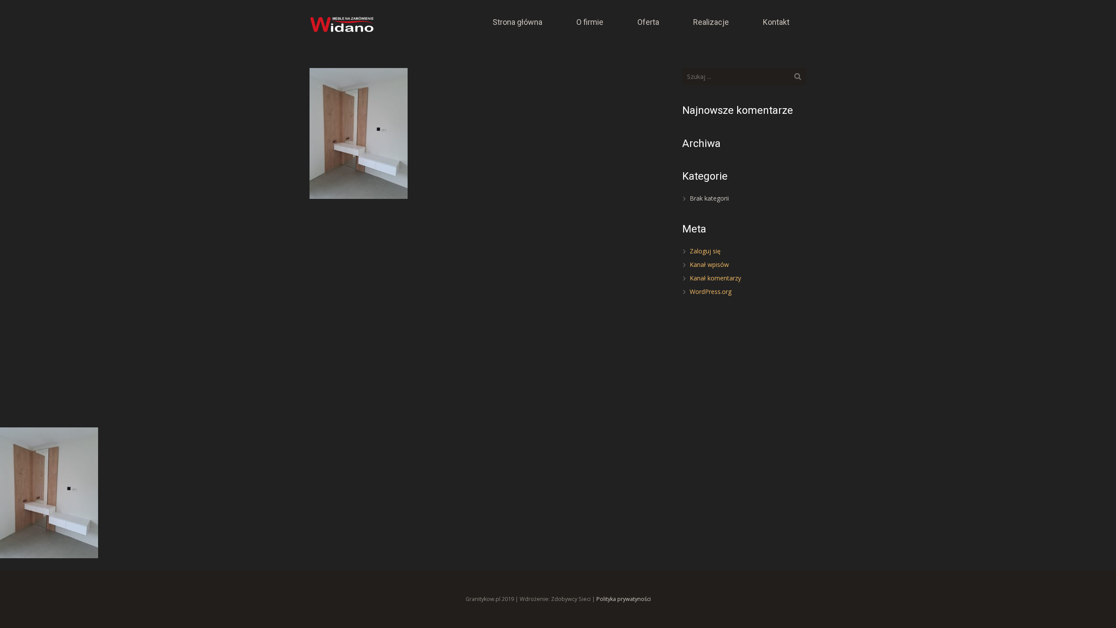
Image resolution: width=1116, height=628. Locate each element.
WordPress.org (711, 291)
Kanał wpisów (709, 264)
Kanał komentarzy (715, 278)
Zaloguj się (705, 251)
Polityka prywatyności (623, 599)
